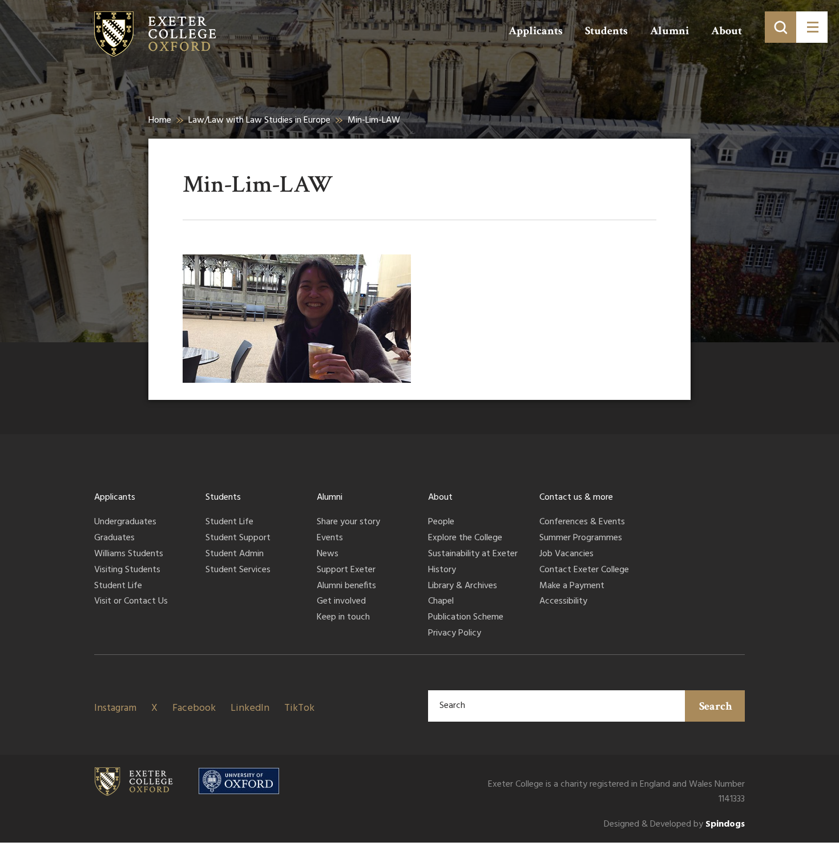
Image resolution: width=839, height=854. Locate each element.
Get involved (341, 602)
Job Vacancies (566, 554)
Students (606, 30)
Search (715, 706)
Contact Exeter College (584, 570)
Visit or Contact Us (131, 602)
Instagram (115, 708)
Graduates (114, 538)
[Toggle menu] (812, 27)
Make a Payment (571, 586)
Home (159, 120)
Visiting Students (127, 570)
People (441, 522)
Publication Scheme (465, 618)
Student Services (238, 570)
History (442, 570)
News (327, 554)
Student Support (238, 538)
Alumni (669, 30)
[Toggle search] (780, 27)
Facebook (194, 708)
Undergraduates (125, 522)
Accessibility (563, 602)
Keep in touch (343, 618)
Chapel (441, 602)
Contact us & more (576, 497)
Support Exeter (346, 570)
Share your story (348, 522)
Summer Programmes (580, 538)
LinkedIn (250, 708)
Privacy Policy (454, 634)
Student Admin (234, 554)
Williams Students (128, 554)
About (726, 30)
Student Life (118, 586)
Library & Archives (462, 586)
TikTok (299, 708)
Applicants (536, 30)
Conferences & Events (582, 522)
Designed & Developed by (674, 824)
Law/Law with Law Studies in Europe (259, 120)
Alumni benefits (346, 586)
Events (330, 538)
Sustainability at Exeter (473, 554)
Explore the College (465, 538)
